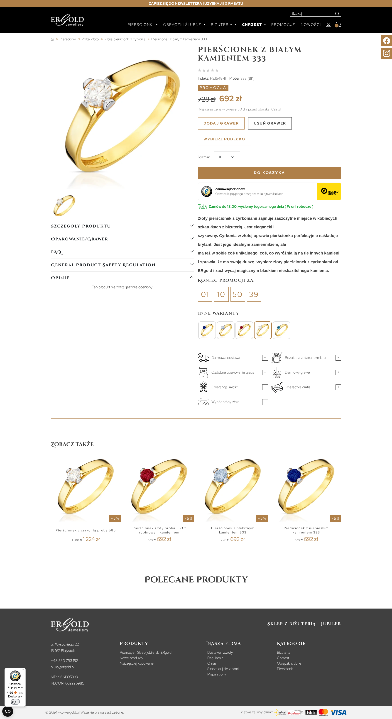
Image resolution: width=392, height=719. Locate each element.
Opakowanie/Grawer (79, 239)
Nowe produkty (131, 657)
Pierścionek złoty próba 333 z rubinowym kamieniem (159, 530)
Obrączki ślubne (289, 663)
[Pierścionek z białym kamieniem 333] (263, 330)
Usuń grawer (270, 123)
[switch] (15, 701)
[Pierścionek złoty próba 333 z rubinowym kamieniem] (244, 330)
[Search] (337, 13)
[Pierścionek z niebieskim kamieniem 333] (207, 330)
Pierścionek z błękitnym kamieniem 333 (233, 530)
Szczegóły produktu (81, 226)
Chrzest (283, 657)
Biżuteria (283, 652)
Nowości (311, 24)
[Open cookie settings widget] (7, 711)
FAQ (56, 252)
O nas (211, 663)
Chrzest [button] (252, 24)
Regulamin (215, 657)
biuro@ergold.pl (62, 667)
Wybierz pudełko (224, 139)
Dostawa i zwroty (220, 652)
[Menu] (23, 670)
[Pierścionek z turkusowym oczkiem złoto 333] (281, 330)
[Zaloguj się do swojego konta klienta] (328, 25)
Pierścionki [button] (141, 24)
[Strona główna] (52, 39)
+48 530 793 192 (64, 660)
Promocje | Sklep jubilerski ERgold (146, 652)
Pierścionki (285, 668)
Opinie (60, 278)
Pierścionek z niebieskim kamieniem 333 (306, 530)
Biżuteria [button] (222, 24)
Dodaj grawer (221, 123)
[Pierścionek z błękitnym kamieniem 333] (226, 330)
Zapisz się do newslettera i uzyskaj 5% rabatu (196, 3)
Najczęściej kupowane (137, 663)
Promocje (283, 24)
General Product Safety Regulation (103, 265)
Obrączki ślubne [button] (183, 24)
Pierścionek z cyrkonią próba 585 (86, 530)
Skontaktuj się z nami (223, 668)
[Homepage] (67, 22)
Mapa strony (216, 674)
